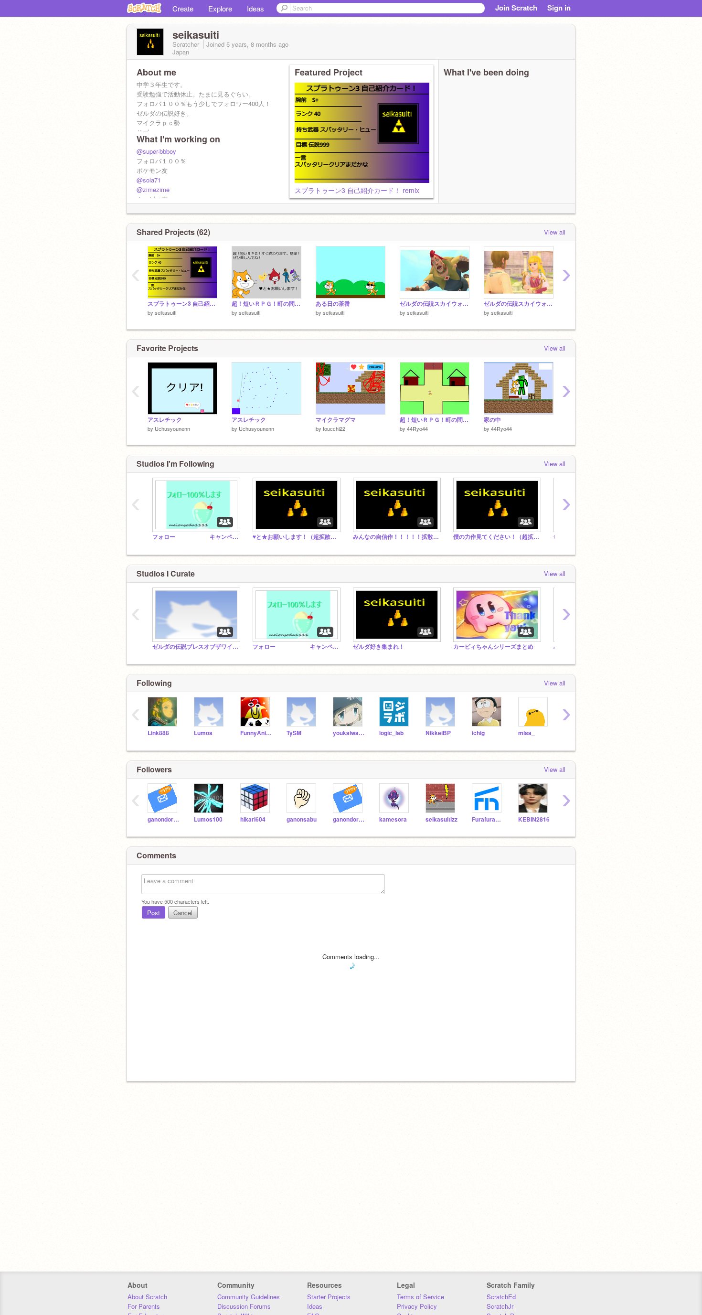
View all (554, 231)
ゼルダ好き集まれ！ (378, 646)
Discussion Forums (244, 1306)
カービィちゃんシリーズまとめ (493, 646)
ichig (478, 733)
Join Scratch (516, 7)
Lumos (203, 733)
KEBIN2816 (534, 819)
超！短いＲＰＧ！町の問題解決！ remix (434, 420)
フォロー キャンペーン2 (195, 537)
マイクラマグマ (336, 420)
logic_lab (391, 733)
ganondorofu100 (349, 819)
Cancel (182, 912)
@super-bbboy (156, 151)
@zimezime (153, 189)
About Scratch (147, 1296)
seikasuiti (165, 312)
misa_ (526, 733)
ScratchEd (501, 1296)
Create (182, 8)
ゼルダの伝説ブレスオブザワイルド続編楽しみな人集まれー (195, 646)
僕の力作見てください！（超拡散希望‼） (496, 537)
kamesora (393, 819)
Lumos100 (208, 819)
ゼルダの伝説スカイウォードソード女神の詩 (518, 303)
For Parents (144, 1306)
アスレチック (165, 420)
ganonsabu (302, 819)
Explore (220, 8)
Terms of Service (420, 1296)
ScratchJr (500, 1306)
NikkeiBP (438, 733)
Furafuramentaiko (488, 819)
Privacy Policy (417, 1306)
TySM (294, 733)
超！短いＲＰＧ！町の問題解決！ (266, 303)
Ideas (255, 8)
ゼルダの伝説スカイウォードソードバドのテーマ (434, 303)
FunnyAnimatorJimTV (256, 733)
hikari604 (253, 819)
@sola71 (149, 179)
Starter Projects (329, 1296)
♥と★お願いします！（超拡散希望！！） (296, 537)
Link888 (158, 733)
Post (153, 912)
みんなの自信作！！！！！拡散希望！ (396, 537)
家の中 (492, 420)
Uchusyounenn (172, 428)
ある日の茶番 (333, 303)
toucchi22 (334, 428)
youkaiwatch (349, 733)
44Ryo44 (417, 428)
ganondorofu (164, 819)
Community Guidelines (248, 1296)
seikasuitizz (441, 819)
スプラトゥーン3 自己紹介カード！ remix (357, 190)
